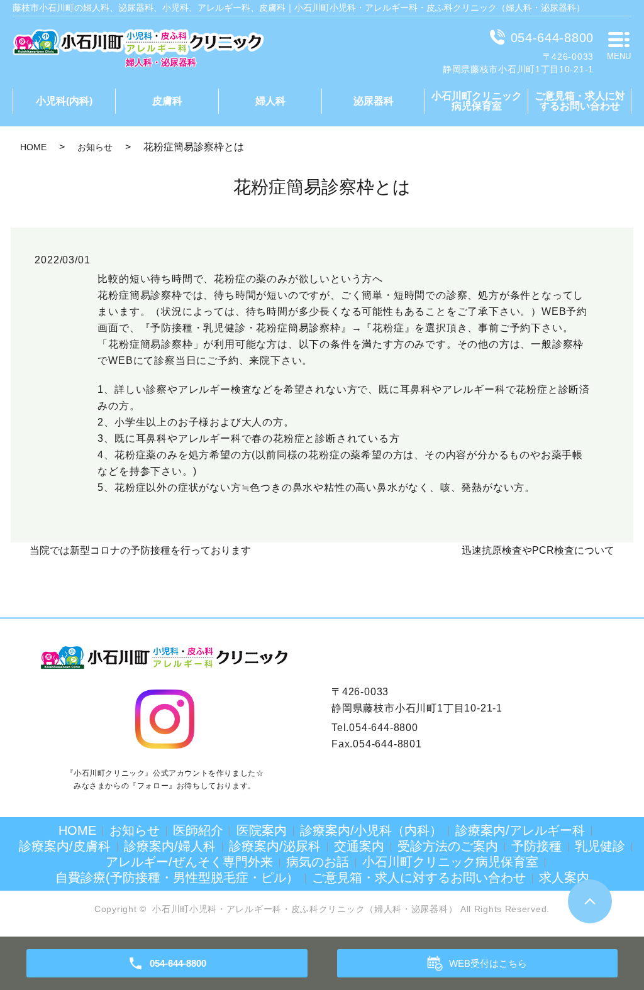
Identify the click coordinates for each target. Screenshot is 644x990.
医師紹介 (198, 830)
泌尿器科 (373, 101)
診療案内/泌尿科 (275, 846)
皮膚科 (167, 101)
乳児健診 (600, 846)
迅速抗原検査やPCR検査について (538, 550)
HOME (33, 147)
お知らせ (95, 147)
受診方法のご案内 (447, 846)
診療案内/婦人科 (170, 846)
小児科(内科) (64, 101)
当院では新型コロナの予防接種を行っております (140, 550)
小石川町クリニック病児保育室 (476, 101)
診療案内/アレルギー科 (520, 830)
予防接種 (536, 846)
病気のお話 (317, 862)
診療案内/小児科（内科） (371, 830)
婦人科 (270, 101)
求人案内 (564, 877)
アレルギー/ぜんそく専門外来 (189, 862)
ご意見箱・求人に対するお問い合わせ (580, 101)
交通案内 (359, 846)
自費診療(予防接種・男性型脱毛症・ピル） (177, 877)
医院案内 (261, 830)
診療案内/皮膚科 (65, 846)
